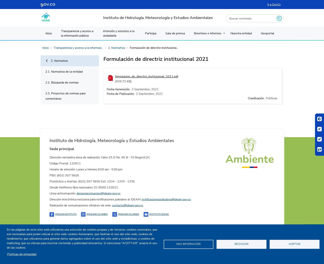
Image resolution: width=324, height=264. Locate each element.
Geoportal (267, 33)
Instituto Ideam (159, 214)
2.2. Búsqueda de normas (62, 82)
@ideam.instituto (65, 214)
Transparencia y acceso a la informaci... (78, 48)
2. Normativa (116, 48)
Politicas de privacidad (21, 254)
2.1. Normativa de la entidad (64, 72)
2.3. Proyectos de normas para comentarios (65, 96)
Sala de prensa (175, 33)
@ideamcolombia (128, 214)
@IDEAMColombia (97, 214)
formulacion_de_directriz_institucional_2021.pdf (146, 76)
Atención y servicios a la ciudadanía (118, 33)
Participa (150, 33)
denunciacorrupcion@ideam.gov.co (98, 193)
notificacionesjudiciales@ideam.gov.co (166, 199)
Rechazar (241, 244)
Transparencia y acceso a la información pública (77, 33)
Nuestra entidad (241, 33)
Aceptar (294, 244)
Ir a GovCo (274, 4)
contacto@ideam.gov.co (127, 205)
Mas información (188, 244)
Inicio (49, 33)
